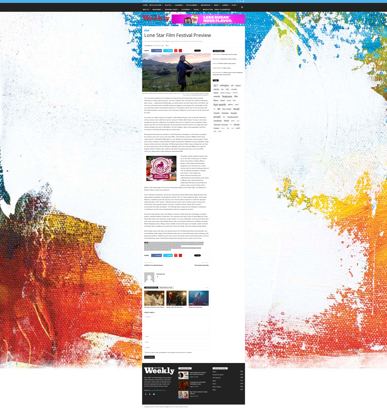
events (217, 96)
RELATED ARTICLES (151, 287)
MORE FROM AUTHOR (166, 287)
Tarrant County (221, 124)
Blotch (168, 5)
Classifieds (185, 9)
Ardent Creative (183, 406)
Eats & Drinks (191, 5)
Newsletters (208, 9)
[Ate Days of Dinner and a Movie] (154, 298)
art (232, 85)
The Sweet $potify (201, 265)
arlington (224, 85)
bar (222, 89)
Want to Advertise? (222, 9)
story (238, 120)
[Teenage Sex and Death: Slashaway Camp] (183, 385)
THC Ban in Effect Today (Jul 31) (226, 63)
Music (216, 5)
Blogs (214, 381)
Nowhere (181, 244)
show (226, 120)
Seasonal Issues (171, 9)
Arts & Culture (155, 5)
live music (227, 109)
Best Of (146, 9)
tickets (223, 128)
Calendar (178, 5)
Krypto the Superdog (195, 307)
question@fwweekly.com (158, 390)
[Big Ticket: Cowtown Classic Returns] (183, 394)
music (234, 113)
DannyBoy (168, 242)
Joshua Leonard (149, 244)
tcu (231, 124)
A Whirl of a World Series (153, 265)
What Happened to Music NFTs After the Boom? (198, 373)
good (236, 104)
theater (216, 128)
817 (216, 85)
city (227, 89)
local (236, 109)
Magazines (157, 9)
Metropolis (205, 5)
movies (175, 244)
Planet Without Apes (191, 244)
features (227, 96)
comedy (234, 89)
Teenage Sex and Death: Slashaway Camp (198, 383)
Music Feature (217, 387)
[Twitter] (243, 1)
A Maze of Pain (226, 68)
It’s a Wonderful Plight (196, 242)
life (218, 109)
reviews (201, 244)
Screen (225, 5)
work (232, 128)
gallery (230, 104)
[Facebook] (237, 1)
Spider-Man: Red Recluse (174, 307)
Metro (214, 390)
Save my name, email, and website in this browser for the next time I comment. (169, 352)
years (220, 131)
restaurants (232, 117)
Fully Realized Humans (183, 242)
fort (234, 100)
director (235, 92)
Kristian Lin (149, 45)
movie (170, 244)
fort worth (220, 104)
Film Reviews (217, 378)
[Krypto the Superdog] (199, 298)
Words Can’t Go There (164, 249)
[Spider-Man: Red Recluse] (176, 298)
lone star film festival (161, 244)
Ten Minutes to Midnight (193, 248)
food (222, 100)
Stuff (234, 5)
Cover (145, 5)
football (229, 100)
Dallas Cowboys (226, 93)
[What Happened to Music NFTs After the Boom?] (183, 375)
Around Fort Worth (218, 374)
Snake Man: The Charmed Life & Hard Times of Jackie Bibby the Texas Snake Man (165, 248)
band (238, 85)
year (215, 131)
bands (216, 89)
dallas (216, 93)
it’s (214, 109)
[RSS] (240, 1)
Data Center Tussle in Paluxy (229, 54)
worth (238, 128)
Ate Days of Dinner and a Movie (154, 307)
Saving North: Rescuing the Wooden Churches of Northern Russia (162, 246)
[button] (242, 7)
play (224, 117)
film (236, 96)
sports (233, 120)
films (173, 242)
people (217, 117)
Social (196, 9)
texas (237, 124)
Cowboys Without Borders (156, 242)
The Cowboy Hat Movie (151, 249)
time (228, 128)
